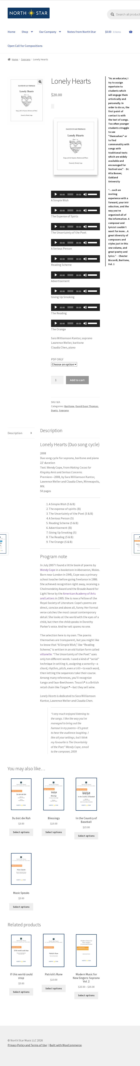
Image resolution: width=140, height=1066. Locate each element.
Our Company (47, 32)
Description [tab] (15, 433)
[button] (40, 82)
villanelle (46, 654)
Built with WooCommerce (65, 1045)
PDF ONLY (57, 359)
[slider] (93, 194)
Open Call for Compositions (25, 46)
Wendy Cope (47, 570)
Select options (21, 832)
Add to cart (77, 380)
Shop (25, 32)
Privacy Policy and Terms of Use (27, 1045)
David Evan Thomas (86, 406)
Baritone (69, 406)
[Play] (56, 194)
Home (11, 32)
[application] (75, 194)
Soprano (25, 59)
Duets (54, 410)
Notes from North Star (81, 32)
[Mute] (85, 194)
